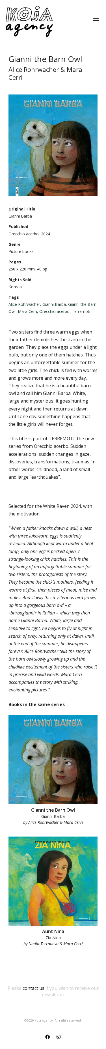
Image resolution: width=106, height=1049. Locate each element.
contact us (33, 988)
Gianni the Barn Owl (53, 810)
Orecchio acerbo (54, 311)
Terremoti (81, 311)
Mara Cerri (27, 311)
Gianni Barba (54, 304)
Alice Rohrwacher (24, 304)
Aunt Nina (53, 931)
